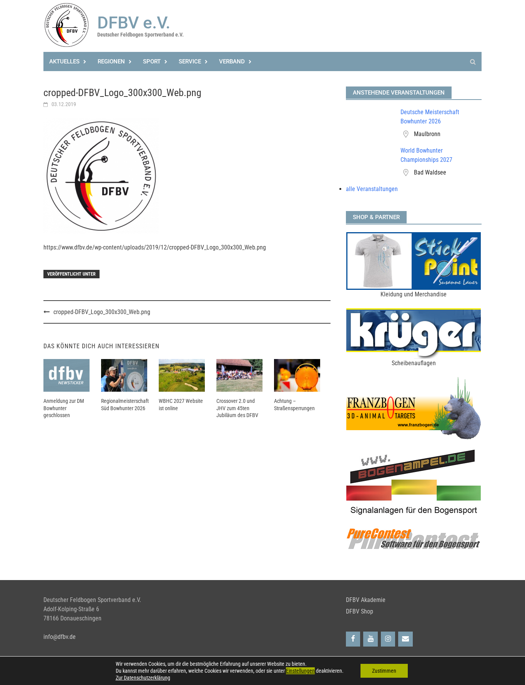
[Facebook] (353, 639)
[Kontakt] (405, 639)
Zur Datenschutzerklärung (143, 678)
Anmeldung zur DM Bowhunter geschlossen (63, 408)
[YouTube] (370, 639)
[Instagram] (388, 639)
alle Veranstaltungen (372, 189)
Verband (232, 61)
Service (190, 61)
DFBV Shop (359, 611)
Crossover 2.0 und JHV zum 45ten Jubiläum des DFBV (237, 408)
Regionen (111, 61)
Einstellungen (300, 671)
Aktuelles (64, 61)
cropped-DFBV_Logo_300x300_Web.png (101, 312)
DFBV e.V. (133, 23)
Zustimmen (384, 671)
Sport (152, 61)
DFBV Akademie (365, 600)
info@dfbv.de (59, 636)
